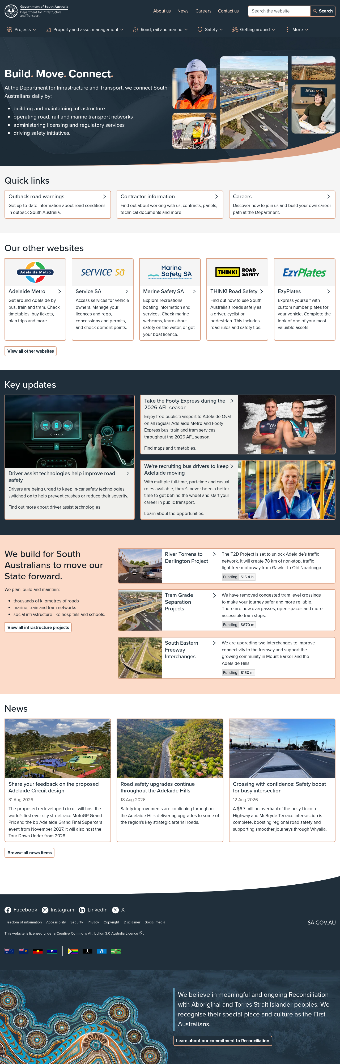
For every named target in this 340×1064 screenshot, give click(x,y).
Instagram (62, 910)
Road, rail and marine (161, 29)
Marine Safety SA (163, 291)
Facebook (25, 910)
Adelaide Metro (26, 291)
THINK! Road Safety (233, 291)
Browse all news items (29, 853)
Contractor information (148, 196)
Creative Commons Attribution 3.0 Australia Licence (97, 933)
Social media (155, 922)
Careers (203, 11)
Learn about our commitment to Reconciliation (222, 1040)
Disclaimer (132, 922)
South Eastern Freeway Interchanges (181, 650)
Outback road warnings (36, 196)
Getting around (255, 29)
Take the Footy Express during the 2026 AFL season (184, 404)
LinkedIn (98, 910)
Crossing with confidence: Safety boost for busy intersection (279, 787)
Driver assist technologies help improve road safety (61, 477)
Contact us (228, 11)
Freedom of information (23, 922)
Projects (23, 29)
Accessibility (56, 922)
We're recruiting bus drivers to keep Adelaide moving (186, 469)
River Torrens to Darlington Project (186, 558)
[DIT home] (36, 11)
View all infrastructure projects (38, 627)
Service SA (88, 291)
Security (76, 922)
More (297, 29)
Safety (211, 29)
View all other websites (30, 351)
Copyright (111, 922)
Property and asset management (85, 29)
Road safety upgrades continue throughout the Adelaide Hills (158, 787)
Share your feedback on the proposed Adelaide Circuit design (53, 787)
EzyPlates (289, 291)
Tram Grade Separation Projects (179, 602)
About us (162, 11)
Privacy (93, 922)
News (183, 11)
